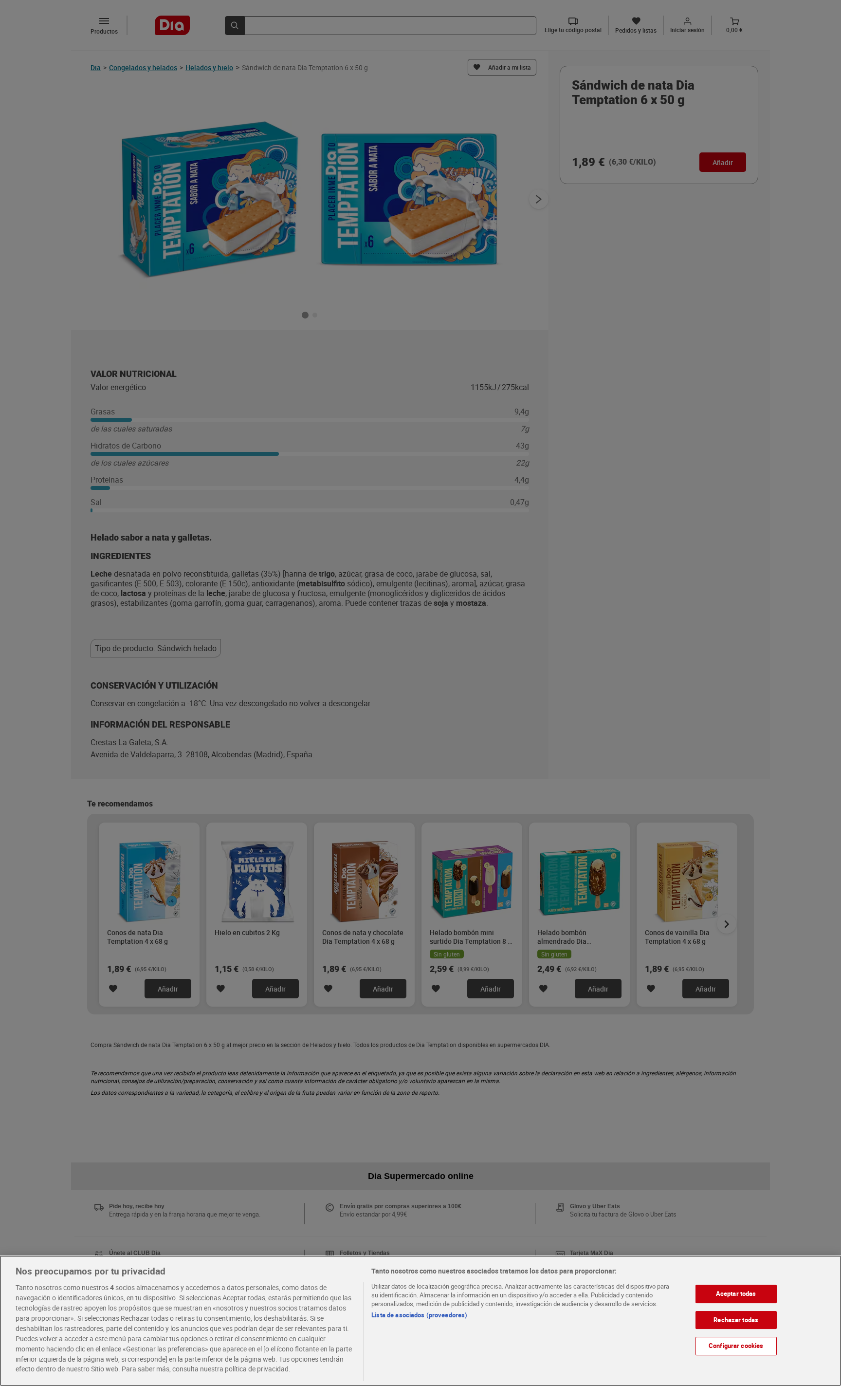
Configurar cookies (736, 1345)
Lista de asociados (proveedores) (419, 1315)
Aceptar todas (736, 1293)
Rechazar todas (735, 1319)
